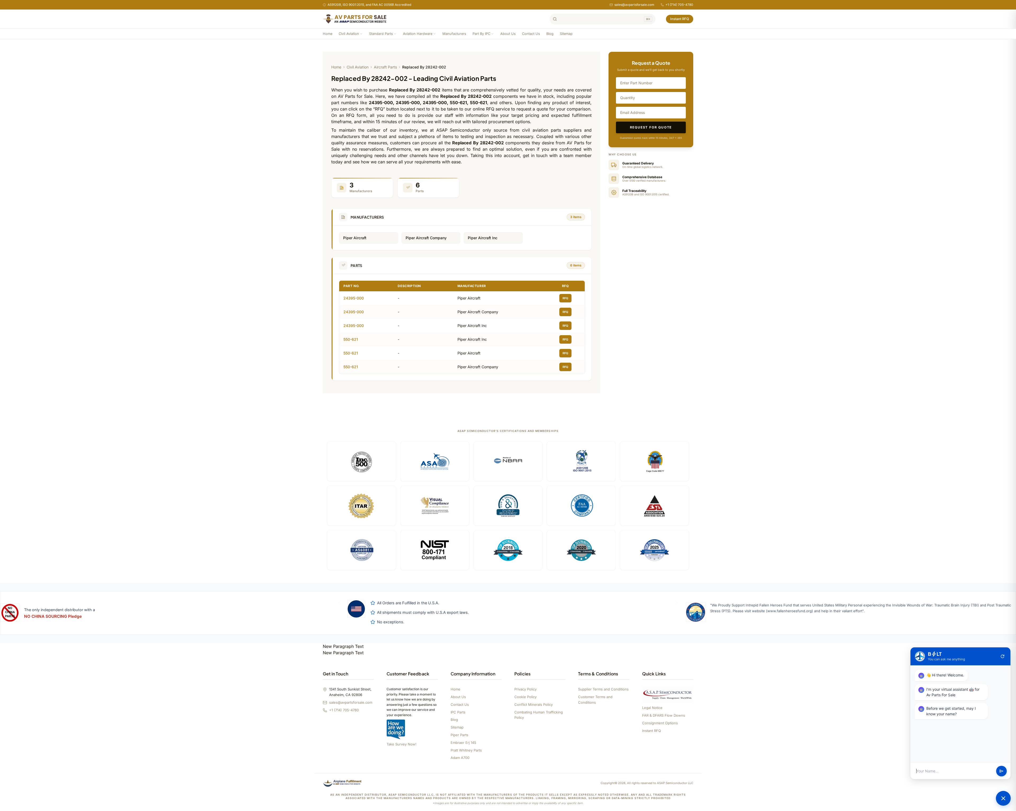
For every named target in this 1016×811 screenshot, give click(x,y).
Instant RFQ (679, 19)
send (1001, 771)
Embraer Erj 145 (463, 742)
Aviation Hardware (417, 34)
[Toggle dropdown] (361, 33)
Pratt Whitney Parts (466, 750)
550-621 (350, 339)
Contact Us (531, 34)
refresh (1002, 656)
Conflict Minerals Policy (533, 704)
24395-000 (353, 298)
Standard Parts (381, 34)
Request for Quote (651, 127)
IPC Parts (458, 712)
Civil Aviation (349, 34)
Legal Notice (652, 708)
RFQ (565, 298)
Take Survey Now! (401, 744)
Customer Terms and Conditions (595, 699)
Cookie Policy (525, 697)
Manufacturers (454, 34)
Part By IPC (481, 34)
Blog (550, 34)
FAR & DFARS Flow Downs (663, 715)
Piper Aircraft (354, 238)
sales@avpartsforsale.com (634, 5)
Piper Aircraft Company (426, 238)
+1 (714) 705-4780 (679, 5)
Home (327, 34)
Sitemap (566, 34)
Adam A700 (460, 757)
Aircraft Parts (385, 67)
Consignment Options (660, 723)
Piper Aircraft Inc (482, 238)
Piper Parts (459, 735)
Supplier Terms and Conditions (603, 689)
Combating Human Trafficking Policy (538, 715)
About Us (508, 34)
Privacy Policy (525, 689)
